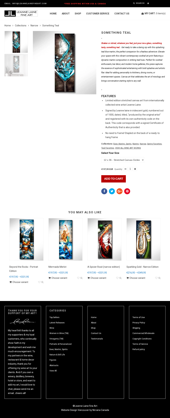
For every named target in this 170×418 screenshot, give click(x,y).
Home (53, 13)
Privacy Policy (138, 323)
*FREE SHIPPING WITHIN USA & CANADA (85, 4)
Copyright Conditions (142, 339)
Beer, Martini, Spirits (122, 144)
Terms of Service (140, 344)
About (66, 13)
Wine (51, 328)
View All (53, 371)
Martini (135, 144)
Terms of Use (138, 317)
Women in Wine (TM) (59, 333)
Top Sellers (54, 317)
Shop (78, 13)
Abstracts (53, 365)
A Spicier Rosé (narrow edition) (103, 267)
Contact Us (121, 13)
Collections (20, 25)
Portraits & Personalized (60, 344)
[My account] (148, 3)
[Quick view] (42, 282)
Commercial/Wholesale (143, 333)
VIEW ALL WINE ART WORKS (128, 148)
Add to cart (113, 178)
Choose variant (20, 282)
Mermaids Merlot (57, 267)
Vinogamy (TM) (56, 339)
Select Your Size (110, 153)
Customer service (97, 13)
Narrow (34, 25)
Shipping (136, 328)
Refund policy (138, 349)
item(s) (155, 13)
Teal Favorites (107, 148)
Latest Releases (57, 323)
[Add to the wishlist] (39, 282)
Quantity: (118, 169)
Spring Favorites (154, 144)
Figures (52, 360)
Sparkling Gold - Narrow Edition (143, 267)
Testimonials (97, 339)
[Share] (104, 191)
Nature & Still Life (57, 355)
